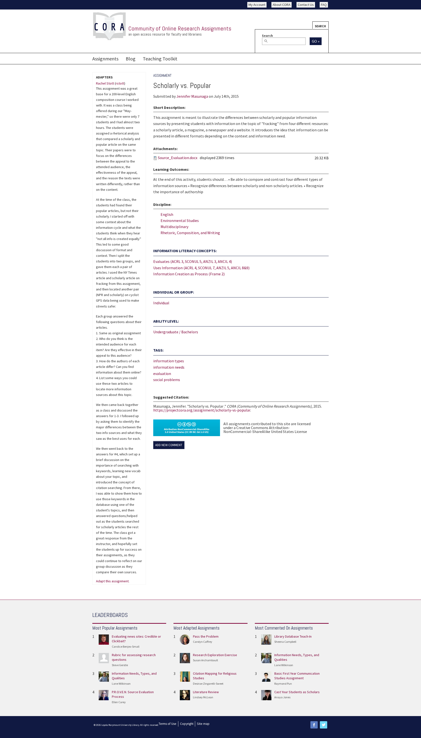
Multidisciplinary (174, 226)
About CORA (281, 4)
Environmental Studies (180, 220)
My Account (257, 4)
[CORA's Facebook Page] (314, 725)
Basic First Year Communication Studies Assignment (297, 675)
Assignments (105, 59)
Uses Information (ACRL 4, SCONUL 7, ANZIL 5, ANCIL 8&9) (201, 267)
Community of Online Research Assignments (179, 28)
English (167, 214)
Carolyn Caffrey (202, 641)
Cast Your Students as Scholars (297, 692)
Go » (315, 41)
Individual (161, 302)
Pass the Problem (206, 636)
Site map (203, 724)
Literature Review (206, 692)
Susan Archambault (205, 660)
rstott (120, 83)
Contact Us (306, 4)
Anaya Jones (282, 697)
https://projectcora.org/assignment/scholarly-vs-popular (201, 410)
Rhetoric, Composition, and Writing (190, 232)
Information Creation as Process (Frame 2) (189, 273)
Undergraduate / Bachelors (175, 331)
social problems (166, 379)
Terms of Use (167, 724)
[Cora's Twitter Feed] (323, 725)
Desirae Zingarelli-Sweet (208, 683)
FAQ (324, 4)
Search (320, 26)
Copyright (186, 724)
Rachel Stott (105, 83)
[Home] (109, 26)
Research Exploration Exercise (215, 655)
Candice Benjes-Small (125, 646)
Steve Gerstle (120, 665)
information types (168, 360)
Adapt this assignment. (112, 581)
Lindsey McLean (203, 697)
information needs (168, 367)
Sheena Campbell (285, 641)
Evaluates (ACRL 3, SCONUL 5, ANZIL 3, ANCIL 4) (192, 261)
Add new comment (168, 445)
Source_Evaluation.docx (177, 157)
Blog (130, 59)
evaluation (162, 373)
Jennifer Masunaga (192, 96)
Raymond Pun (283, 683)
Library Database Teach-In (293, 636)
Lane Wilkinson (121, 683)
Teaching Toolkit (160, 59)
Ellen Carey (119, 702)
